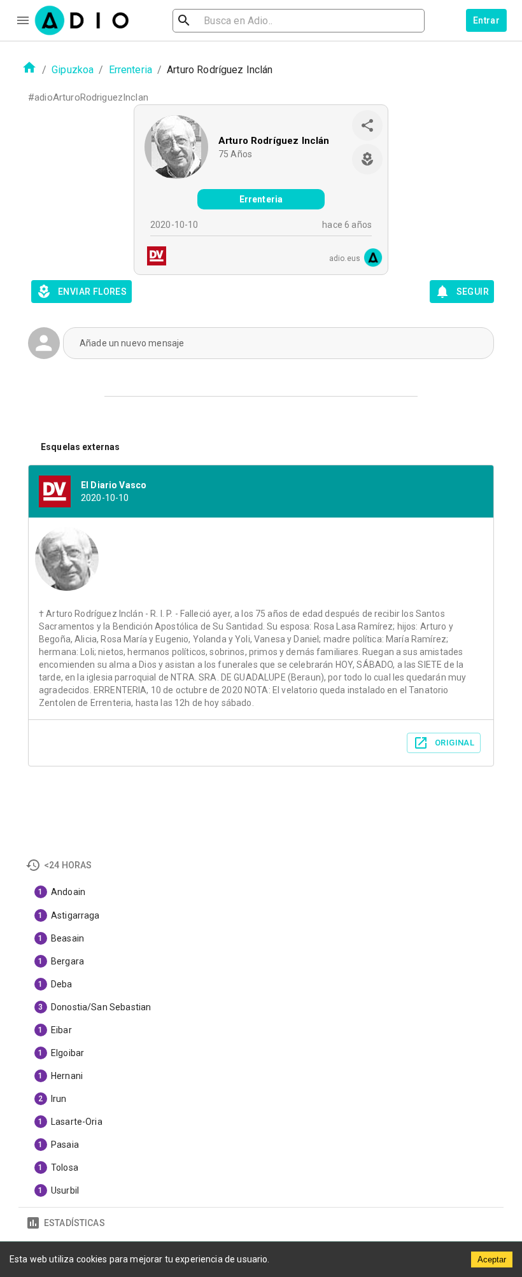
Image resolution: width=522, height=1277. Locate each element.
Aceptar (491, 1259)
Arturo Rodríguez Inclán (273, 140)
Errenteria (131, 70)
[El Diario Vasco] (152, 257)
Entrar (486, 20)
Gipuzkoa (73, 70)
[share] (367, 125)
